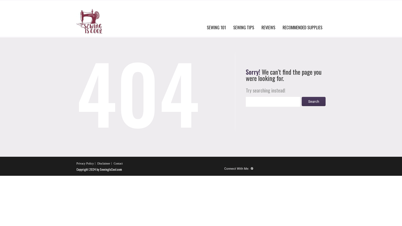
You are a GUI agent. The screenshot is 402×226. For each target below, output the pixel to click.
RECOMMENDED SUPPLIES (302, 27)
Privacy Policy (85, 163)
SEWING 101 (216, 27)
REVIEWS (268, 27)
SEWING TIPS (243, 27)
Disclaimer (103, 163)
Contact (118, 163)
